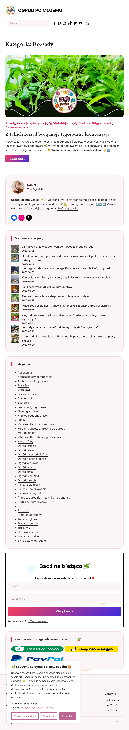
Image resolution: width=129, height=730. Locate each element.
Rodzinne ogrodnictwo (32, 502)
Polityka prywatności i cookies (37, 707)
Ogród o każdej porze (60, 123)
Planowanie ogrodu (16, 127)
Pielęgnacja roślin (102, 123)
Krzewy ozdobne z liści (32, 415)
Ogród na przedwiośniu (33, 454)
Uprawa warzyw (28, 532)
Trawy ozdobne (28, 523)
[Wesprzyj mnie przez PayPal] (37, 659)
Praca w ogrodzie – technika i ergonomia (44, 497)
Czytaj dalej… (17, 159)
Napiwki (110, 694)
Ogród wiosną (82, 123)
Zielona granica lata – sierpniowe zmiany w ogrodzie (55, 296)
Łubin (21, 420)
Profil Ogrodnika (67, 208)
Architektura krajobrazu (33, 381)
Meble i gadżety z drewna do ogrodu (41, 428)
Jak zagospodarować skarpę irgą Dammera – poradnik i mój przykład (66, 268)
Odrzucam (48, 716)
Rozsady (10, 123)
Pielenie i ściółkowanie (32, 489)
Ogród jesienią (27, 445)
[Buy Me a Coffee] (91, 650)
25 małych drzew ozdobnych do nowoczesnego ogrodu (58, 246)
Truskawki (24, 527)
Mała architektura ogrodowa (36, 424)
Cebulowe (24, 389)
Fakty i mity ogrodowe (32, 407)
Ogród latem (26, 450)
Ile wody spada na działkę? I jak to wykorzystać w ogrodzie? (60, 327)
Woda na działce (28, 536)
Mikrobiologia (26, 432)
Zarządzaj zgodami (25, 716)
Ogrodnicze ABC (28, 476)
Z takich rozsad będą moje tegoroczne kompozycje (57, 134)
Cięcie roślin (25, 398)
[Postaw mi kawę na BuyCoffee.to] (37, 650)
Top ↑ (119, 722)
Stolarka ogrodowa (30, 514)
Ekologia (23, 402)
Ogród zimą (25, 471)
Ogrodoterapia (27, 480)
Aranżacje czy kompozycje (31, 123)
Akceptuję (67, 716)
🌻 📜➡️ (78, 150)
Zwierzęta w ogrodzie (32, 540)
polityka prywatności (38, 621)
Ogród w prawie (28, 463)
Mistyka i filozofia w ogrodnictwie (39, 437)
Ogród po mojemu (40, 10)
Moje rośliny (25, 441)
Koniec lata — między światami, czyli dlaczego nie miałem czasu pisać (66, 277)
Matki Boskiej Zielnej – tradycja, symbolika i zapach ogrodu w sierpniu (66, 305)
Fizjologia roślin (28, 411)
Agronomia (25, 372)
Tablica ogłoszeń (28, 519)
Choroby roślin (27, 394)
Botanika (23, 385)
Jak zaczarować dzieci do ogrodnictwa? (47, 287)
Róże (21, 506)
